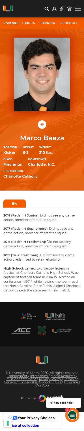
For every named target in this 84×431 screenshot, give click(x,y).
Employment (17, 376)
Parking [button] (48, 23)
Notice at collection (22, 425)
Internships (39, 376)
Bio (14, 204)
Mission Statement (21, 379)
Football (11, 23)
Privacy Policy (50, 379)
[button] (78, 9)
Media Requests (63, 376)
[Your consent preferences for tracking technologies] (8, 423)
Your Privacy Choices (36, 418)
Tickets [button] (28, 23)
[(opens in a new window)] (29, 316)
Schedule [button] (69, 23)
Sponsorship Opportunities (40, 382)
